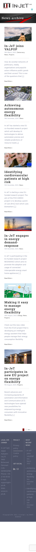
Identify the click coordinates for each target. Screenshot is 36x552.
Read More (8, 81)
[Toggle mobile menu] (32, 9)
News (19, 39)
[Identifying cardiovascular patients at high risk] (18, 160)
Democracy (12, 39)
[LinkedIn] (14, 469)
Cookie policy (16, 455)
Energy (20, 315)
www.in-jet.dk (4, 493)
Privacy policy (16, 447)
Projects (24, 39)
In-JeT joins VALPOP (18, 30)
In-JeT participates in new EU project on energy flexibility (18, 350)
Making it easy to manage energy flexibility (18, 283)
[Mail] (18, 469)
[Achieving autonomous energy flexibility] (18, 93)
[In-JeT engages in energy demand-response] (18, 224)
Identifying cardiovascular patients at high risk (18, 153)
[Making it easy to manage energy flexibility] (18, 290)
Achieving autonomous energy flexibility (18, 86)
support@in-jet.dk (6, 484)
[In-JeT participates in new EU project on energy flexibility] (18, 356)
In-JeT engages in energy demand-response (18, 217)
